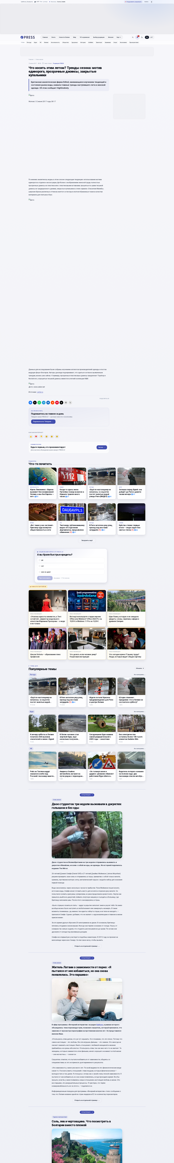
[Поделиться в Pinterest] (57, 402)
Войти (146, 1)
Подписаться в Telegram (43, 421)
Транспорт (99, 42)
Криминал (108, 42)
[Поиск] (133, 37)
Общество (65, 42)
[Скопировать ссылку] (70, 402)
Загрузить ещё (87, 540)
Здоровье (75, 42)
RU (147, 37)
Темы (23, 42)
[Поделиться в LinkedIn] (48, 402)
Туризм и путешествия (60, 1117)
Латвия (46, 42)
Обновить (140, 668)
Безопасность (55, 42)
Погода (29, 42)
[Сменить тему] (142, 37)
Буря (35, 42)
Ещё (118, 37)
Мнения (110, 37)
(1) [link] (71, 532)
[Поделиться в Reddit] (52, 402)
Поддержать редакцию (133, 2)
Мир (74, 37)
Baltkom (99, 1025)
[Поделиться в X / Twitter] (35, 402)
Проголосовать (45, 578)
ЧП (40, 42)
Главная (45, 37)
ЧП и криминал (85, 37)
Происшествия (133, 42)
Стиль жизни (39, 59)
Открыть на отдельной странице (87, 946)
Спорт (115, 42)
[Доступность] (151, 1)
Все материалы (139, 674)
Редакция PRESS (58, 63)
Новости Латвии (64, 37)
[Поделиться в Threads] (61, 402)
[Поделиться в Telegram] (44, 402)
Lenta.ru (40, 392)
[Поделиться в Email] (66, 402)
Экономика (123, 42)
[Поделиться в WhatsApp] (39, 402)
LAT (151, 37)
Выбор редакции (98, 37)
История (82, 42)
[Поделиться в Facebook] (30, 402)
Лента (53, 37)
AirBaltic (90, 42)
